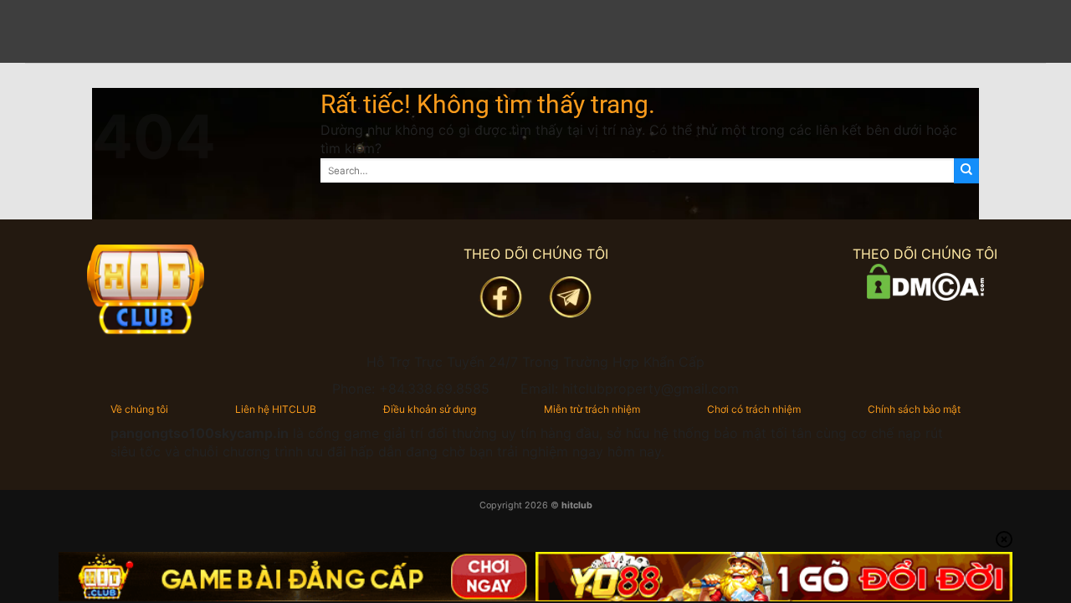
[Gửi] (966, 170)
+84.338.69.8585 (434, 388)
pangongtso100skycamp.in (199, 433)
